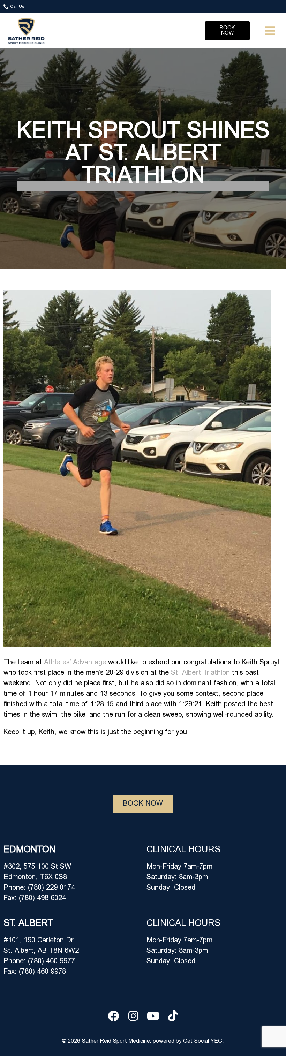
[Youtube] (153, 1015)
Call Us (17, 7)
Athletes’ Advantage (75, 662)
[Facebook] (113, 1015)
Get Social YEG (202, 1041)
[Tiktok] (173, 1015)
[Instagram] (133, 1015)
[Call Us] (5, 6)
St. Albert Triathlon (200, 673)
